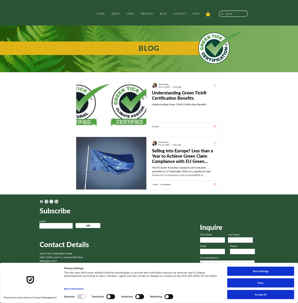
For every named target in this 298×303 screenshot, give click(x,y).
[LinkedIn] (56, 201)
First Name (206, 234)
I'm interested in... (209, 257)
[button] (116, 14)
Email (42, 221)
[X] (51, 201)
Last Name (234, 234)
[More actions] (216, 85)
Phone (233, 246)
